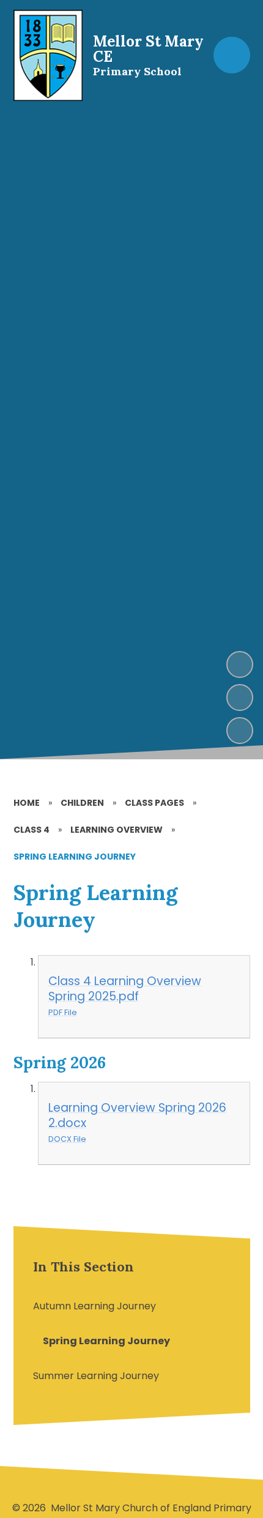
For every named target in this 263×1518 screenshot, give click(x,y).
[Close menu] (231, 55)
